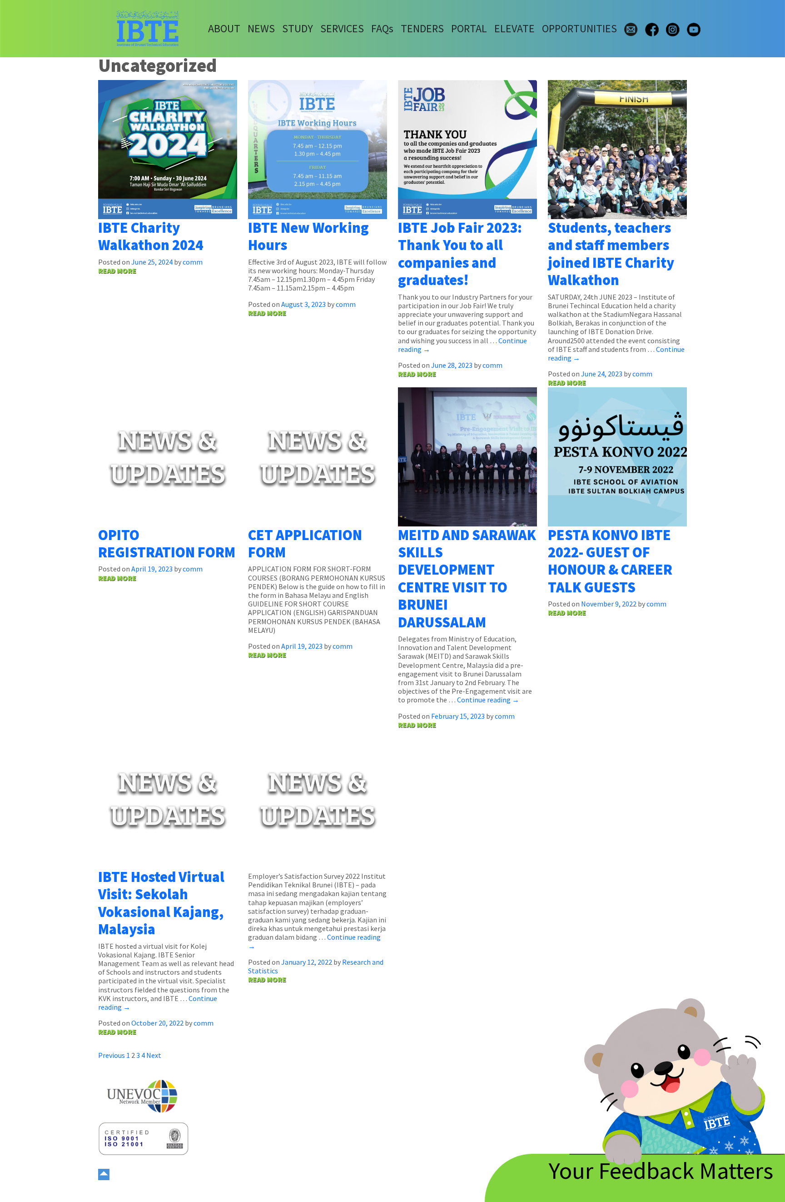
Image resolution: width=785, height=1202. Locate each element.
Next (153, 1055)
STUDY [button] (297, 28)
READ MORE (117, 270)
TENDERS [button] (422, 28)
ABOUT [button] (224, 28)
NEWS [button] (261, 28)
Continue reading (488, 699)
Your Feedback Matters (661, 1170)
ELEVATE (514, 28)
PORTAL (469, 28)
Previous (111, 1055)
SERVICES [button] (342, 28)
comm (193, 261)
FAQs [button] (382, 28)
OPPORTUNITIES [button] (579, 28)
